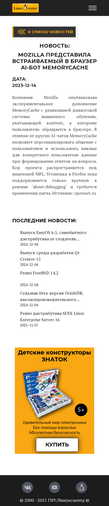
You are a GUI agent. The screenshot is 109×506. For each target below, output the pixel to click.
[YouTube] (54, 487)
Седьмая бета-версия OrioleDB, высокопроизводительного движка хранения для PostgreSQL (54, 296)
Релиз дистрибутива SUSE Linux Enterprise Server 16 (52, 316)
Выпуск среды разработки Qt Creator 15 (50, 256)
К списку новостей (50, 32)
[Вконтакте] (27, 487)
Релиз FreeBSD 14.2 (39, 273)
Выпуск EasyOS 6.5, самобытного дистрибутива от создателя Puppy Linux (53, 235)
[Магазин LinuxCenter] (81, 487)
